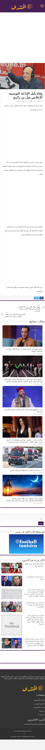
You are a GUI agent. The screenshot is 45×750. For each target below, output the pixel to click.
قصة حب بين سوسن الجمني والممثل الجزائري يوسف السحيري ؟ (35, 605)
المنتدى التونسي (39, 704)
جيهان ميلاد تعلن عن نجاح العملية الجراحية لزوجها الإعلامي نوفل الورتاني (29, 308)
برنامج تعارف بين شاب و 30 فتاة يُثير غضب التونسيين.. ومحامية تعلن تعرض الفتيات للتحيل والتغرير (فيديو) (22, 380)
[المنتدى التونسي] (22, 5)
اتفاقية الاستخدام (39, 700)
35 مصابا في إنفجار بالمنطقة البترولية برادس (26, 470)
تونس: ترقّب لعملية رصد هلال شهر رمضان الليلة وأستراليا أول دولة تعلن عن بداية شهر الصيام (24, 499)
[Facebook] (24, 733)
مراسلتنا (42, 711)
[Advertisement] (22, 38)
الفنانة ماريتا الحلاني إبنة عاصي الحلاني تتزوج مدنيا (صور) (15, 314)
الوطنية (23, 101)
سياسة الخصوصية (39, 707)
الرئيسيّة (28, 101)
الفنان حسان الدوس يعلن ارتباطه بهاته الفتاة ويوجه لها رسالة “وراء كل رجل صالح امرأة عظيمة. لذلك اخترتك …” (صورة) (34, 620)
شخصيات (17, 101)
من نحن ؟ (42, 714)
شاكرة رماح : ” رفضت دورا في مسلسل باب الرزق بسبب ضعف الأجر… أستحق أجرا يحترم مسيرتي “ (24, 441)
